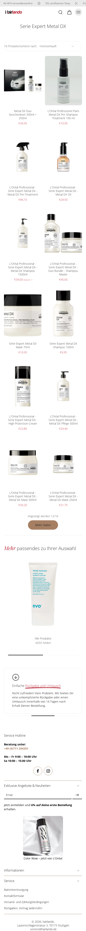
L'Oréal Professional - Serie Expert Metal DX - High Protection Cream (22, 419)
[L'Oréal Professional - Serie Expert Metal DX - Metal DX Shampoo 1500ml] (22, 233)
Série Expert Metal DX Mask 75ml (23, 345)
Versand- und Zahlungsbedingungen (26, 902)
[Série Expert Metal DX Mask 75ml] (22, 313)
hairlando (48, 921)
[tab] (7, 103)
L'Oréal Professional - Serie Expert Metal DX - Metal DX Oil (63, 190)
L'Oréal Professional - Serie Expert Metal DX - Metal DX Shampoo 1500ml (22, 269)
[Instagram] (48, 771)
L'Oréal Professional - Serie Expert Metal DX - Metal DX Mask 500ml (22, 496)
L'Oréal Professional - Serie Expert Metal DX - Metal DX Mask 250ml (63, 496)
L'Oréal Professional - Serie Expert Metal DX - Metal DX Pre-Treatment (23, 190)
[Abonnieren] (77, 795)
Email (9, 795)
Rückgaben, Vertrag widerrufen (23, 908)
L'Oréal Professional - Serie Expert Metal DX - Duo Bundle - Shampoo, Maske (63, 269)
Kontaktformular (14, 896)
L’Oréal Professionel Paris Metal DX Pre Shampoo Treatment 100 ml (63, 114)
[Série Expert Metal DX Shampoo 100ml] (63, 313)
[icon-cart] (69, 12)
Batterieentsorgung (16, 890)
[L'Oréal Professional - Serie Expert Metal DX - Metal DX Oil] (63, 157)
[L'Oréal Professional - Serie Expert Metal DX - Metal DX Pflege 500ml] (63, 386)
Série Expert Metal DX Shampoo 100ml (63, 345)
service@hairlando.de (43, 929)
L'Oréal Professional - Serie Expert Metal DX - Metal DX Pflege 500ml (63, 419)
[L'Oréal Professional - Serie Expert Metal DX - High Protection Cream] (22, 386)
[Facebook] (37, 771)
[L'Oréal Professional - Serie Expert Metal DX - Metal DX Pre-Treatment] (22, 157)
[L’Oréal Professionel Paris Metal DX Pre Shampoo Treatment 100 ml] (63, 80)
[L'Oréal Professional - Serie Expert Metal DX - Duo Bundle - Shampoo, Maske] (63, 233)
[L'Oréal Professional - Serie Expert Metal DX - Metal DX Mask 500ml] (22, 462)
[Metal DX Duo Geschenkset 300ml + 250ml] (22, 80)
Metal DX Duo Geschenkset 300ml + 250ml (23, 114)
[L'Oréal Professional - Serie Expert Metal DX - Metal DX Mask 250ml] (63, 462)
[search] (60, 12)
